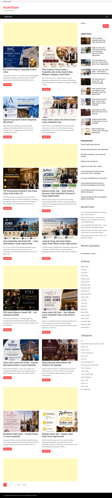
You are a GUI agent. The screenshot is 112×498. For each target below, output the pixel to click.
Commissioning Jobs (87, 362)
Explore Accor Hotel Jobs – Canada (91, 166)
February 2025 (85, 315)
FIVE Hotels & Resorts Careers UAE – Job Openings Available (98, 81)
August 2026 (84, 267)
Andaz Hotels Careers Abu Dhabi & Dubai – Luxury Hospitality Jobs (59, 121)
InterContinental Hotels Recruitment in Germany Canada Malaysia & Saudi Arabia (93, 184)
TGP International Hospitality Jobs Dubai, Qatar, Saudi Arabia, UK (20, 192)
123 (82, 341)
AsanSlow (11, 7)
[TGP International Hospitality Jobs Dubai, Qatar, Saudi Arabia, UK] (86, 39)
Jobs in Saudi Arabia (87, 374)
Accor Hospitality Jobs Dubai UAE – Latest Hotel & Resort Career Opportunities (20, 242)
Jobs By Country (86, 368)
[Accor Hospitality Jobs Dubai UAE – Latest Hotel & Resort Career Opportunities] (86, 60)
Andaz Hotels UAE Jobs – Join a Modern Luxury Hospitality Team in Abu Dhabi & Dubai (58, 315)
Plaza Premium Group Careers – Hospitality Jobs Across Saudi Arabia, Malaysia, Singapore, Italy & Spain (57, 72)
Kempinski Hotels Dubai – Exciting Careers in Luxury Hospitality (99, 121)
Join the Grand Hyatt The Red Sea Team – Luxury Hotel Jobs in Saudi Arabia (93, 172)
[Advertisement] (40, 34)
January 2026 (85, 282)
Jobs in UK (84, 383)
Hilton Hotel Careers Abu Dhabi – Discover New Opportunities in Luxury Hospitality (20, 363)
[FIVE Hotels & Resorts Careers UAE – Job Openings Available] (86, 79)
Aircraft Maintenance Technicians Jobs (92, 344)
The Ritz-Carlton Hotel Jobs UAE (90, 144)
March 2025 (84, 312)
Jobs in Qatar (85, 371)
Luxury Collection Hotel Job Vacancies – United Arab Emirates (93, 191)
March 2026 (84, 276)
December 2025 (85, 285)
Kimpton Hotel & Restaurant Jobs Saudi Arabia (94, 149)
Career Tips (84, 356)
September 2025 (86, 294)
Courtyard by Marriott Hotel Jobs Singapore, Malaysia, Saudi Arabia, (94, 198)
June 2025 (84, 303)
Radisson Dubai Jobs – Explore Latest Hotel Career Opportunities (57, 435)
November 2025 (86, 288)
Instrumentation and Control (89, 365)
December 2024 (85, 321)
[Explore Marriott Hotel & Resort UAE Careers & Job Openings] (86, 110)
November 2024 (86, 324)
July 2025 (84, 300)
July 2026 (84, 270)
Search (83, 23)
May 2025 (84, 306)
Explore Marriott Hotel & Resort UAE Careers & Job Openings (56, 363)
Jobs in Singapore (86, 377)
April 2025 (84, 309)
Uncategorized (85, 389)
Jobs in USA (84, 386)
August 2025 (84, 297)
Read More (8, 84)
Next (24, 485)
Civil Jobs (84, 359)
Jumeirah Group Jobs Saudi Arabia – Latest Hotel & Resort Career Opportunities (59, 242)
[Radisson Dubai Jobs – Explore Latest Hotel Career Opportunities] (86, 129)
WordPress (29, 495)
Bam (35, 495)
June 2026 (84, 273)
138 (18, 485)
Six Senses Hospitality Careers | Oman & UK (94, 178)
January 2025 (85, 318)
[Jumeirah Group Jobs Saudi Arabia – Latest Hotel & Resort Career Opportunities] (86, 70)
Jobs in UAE (84, 380)
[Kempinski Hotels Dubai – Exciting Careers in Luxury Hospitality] (86, 119)
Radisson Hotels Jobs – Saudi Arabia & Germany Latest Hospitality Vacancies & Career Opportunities (58, 193)
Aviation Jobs (85, 350)
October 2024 (85, 327)
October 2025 (85, 291)
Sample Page (8, 16)
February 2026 (85, 279)
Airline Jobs (84, 347)
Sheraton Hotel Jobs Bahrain (89, 161)
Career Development (87, 353)
